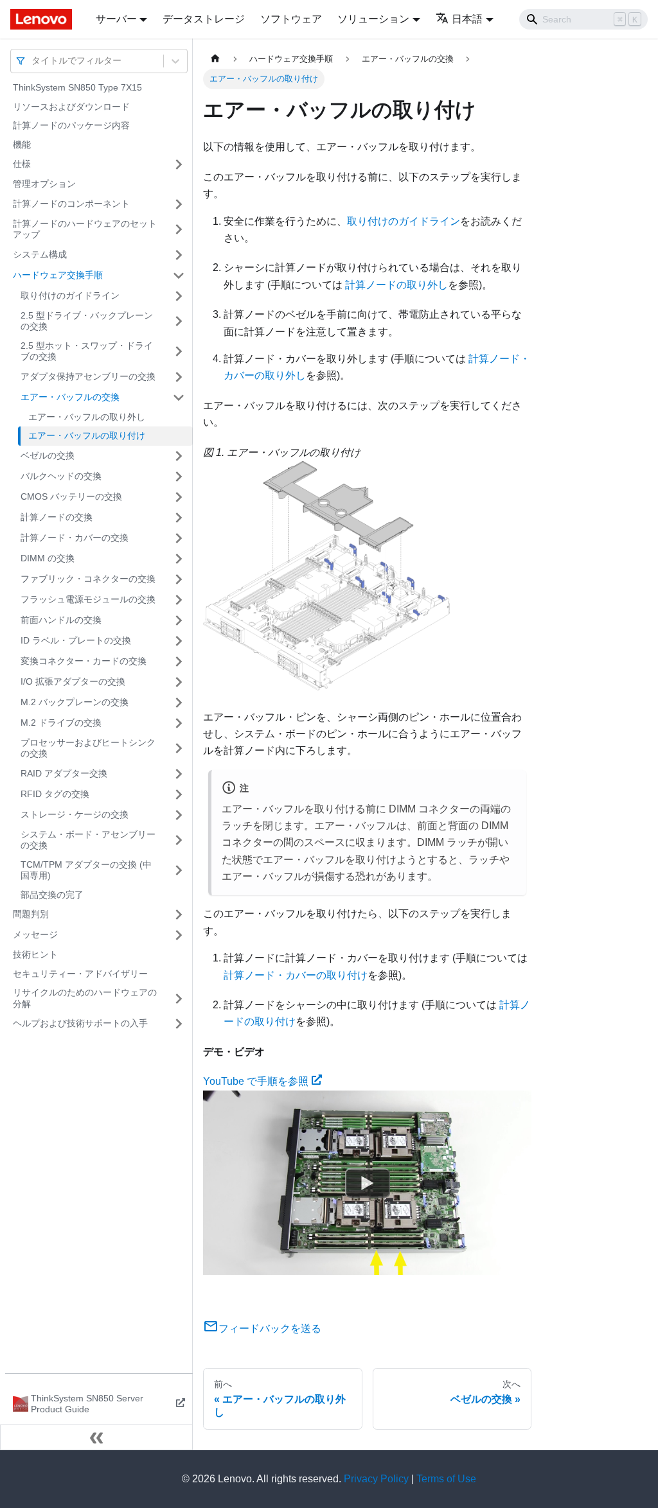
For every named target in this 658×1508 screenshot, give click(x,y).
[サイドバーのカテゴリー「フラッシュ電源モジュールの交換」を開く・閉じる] (178, 600)
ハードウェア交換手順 (58, 275)
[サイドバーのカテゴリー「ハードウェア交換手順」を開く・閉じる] (178, 275)
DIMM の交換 (48, 558)
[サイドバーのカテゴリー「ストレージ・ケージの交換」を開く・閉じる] (178, 815)
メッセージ (35, 934)
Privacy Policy (376, 1478)
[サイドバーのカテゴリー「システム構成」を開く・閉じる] (178, 255)
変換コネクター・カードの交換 (84, 661)
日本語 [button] (467, 18)
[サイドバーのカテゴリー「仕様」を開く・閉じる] (178, 164)
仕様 (22, 164)
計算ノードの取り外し (396, 284)
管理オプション (44, 184)
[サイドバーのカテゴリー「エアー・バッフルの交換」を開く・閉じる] (178, 397)
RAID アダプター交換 (64, 773)
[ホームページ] (215, 59)
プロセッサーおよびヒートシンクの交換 (88, 748)
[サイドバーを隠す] (96, 1437)
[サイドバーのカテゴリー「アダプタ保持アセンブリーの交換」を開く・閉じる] (178, 377)
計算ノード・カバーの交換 (75, 537)
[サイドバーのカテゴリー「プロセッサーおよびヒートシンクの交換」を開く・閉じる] (178, 748)
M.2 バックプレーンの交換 (75, 702)
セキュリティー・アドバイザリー (80, 974)
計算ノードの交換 (57, 517)
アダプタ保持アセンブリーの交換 (88, 376)
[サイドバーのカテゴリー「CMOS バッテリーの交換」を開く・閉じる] (178, 497)
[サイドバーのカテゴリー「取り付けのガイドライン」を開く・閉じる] (178, 296)
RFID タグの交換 (55, 794)
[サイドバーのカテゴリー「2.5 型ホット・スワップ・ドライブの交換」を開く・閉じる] (178, 352)
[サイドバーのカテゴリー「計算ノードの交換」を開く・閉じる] (178, 517)
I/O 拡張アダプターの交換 (73, 681)
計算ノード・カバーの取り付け (296, 975)
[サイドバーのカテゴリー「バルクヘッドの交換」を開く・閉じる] (178, 476)
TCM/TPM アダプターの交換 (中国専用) (86, 870)
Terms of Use (446, 1478)
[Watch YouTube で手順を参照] (367, 1182)
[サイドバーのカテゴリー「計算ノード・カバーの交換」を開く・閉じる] (178, 538)
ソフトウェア (291, 18)
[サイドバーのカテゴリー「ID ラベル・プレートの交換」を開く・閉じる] (178, 641)
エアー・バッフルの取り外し (86, 417)
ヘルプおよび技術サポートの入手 (80, 1023)
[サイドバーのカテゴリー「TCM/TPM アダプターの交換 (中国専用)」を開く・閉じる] (178, 870)
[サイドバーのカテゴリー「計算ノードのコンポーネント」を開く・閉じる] (178, 204)
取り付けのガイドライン (70, 295)
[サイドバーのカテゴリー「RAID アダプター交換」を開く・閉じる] (178, 774)
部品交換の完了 (52, 895)
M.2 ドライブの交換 (61, 722)
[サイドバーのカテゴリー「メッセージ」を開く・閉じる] (178, 935)
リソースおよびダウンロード (71, 106)
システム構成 (40, 254)
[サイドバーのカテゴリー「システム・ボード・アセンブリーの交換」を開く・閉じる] (178, 840)
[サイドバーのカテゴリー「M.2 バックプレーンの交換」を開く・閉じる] (178, 702)
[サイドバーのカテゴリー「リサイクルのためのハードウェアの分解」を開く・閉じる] (178, 998)
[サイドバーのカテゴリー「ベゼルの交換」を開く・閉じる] (178, 456)
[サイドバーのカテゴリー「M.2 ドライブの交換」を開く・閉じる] (178, 723)
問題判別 (31, 914)
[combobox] (32, 60)
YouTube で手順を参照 (255, 1081)
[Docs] (44, 19)
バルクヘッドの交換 (61, 476)
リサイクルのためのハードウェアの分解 (85, 998)
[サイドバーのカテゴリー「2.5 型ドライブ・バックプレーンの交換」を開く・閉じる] (178, 321)
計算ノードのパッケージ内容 (71, 125)
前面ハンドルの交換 (61, 620)
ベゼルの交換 (48, 455)
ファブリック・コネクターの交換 (88, 579)
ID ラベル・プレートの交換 (76, 640)
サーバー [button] (116, 18)
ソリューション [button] (373, 18)
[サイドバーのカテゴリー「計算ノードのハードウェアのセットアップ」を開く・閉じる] (178, 230)
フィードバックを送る (269, 1328)
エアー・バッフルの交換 (70, 397)
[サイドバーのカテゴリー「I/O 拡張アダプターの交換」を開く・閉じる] (178, 682)
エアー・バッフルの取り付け (86, 435)
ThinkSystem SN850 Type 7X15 (77, 87)
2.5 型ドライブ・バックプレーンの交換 (87, 321)
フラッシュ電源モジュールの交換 (88, 599)
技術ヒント (35, 954)
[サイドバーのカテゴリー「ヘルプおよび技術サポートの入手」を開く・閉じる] (178, 1023)
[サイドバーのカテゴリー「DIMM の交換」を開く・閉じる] (178, 558)
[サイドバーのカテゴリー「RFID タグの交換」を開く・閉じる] (178, 794)
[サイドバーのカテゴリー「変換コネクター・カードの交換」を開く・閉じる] (178, 661)
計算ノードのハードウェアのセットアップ (85, 229)
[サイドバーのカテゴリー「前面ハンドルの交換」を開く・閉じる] (178, 620)
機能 (22, 144)
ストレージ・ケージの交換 (75, 814)
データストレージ (204, 18)
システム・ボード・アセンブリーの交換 (88, 840)
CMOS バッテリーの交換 (71, 496)
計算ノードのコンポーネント (71, 203)
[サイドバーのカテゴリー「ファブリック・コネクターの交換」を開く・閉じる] (178, 579)
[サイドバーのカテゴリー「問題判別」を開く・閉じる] (178, 914)
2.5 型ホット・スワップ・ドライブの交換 (87, 351)
